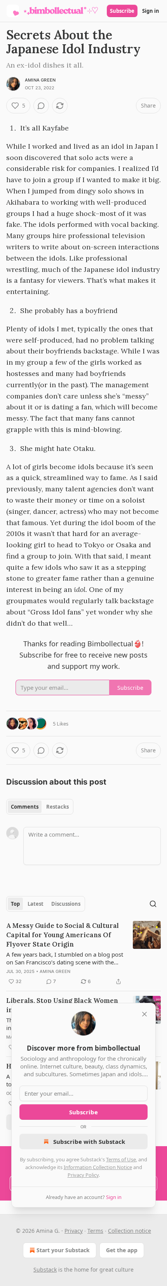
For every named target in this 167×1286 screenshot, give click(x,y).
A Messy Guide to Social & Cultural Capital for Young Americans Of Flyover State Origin (62, 934)
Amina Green (40, 80)
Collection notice (129, 1230)
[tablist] (39, 806)
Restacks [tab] (57, 806)
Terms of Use (121, 1159)
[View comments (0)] (41, 105)
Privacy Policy (83, 1174)
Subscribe (122, 10)
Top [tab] (15, 903)
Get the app (121, 1250)
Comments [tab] (24, 806)
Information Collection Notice (98, 1167)
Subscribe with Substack (89, 1141)
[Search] (153, 904)
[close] (144, 1014)
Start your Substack (63, 1250)
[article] (83, 953)
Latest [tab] (35, 903)
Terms (95, 1230)
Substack (45, 1269)
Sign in (150, 10)
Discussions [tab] (65, 903)
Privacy (73, 1230)
